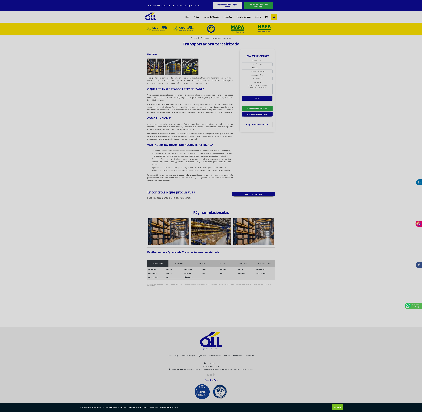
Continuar (337, 407)
